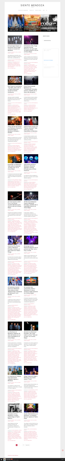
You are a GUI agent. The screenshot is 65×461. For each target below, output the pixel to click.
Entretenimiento (18, 59)
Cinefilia (32, 10)
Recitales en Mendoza (32, 228)
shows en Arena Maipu (17, 360)
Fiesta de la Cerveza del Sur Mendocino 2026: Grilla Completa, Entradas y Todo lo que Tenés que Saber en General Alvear (32, 27)
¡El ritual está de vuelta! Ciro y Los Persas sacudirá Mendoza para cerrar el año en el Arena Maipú (14, 204)
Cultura (13, 59)
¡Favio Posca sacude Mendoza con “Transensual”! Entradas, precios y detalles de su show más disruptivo (30, 89)
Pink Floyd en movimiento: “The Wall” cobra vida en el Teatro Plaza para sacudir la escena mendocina (15, 89)
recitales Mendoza (13, 150)
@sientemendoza (47, 40)
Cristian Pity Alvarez (16, 264)
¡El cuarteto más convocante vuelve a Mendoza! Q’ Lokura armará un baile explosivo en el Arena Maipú (31, 290)
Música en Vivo (29, 185)
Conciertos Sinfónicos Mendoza (30, 433)
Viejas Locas (15, 273)
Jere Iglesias (26, 268)
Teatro (29, 142)
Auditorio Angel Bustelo (16, 308)
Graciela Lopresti (11, 437)
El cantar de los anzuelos (29, 222)
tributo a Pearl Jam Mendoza (29, 272)
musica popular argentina (16, 357)
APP (44, 10)
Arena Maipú (26, 183)
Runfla (31, 358)
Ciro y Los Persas (16, 222)
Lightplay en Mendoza (12, 398)
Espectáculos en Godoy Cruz (29, 436)
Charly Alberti (32, 183)
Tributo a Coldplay (15, 400)
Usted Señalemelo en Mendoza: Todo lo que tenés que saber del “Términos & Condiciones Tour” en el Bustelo (49, 27)
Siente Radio (38, 10)
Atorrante (35, 351)
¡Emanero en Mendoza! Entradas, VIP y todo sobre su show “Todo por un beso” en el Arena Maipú (30, 335)
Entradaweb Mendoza (32, 266)
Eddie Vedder (26, 265)
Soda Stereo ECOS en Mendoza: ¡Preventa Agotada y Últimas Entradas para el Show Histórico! (30, 167)
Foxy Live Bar (26, 267)
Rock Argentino (15, 228)
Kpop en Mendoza (11, 312)
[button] (1, 459)
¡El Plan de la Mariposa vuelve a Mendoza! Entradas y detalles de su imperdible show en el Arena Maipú (31, 204)
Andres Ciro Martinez (16, 221)
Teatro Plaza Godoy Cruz (29, 150)
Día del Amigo (18, 147)
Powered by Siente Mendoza (13, 455)
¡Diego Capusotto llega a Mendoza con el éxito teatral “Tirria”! (30, 378)
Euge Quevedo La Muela (28, 67)
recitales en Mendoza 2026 (13, 359)
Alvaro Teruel (14, 351)
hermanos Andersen (28, 226)
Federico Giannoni (31, 355)
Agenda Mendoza (16, 145)
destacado (26, 66)
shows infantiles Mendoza (13, 315)
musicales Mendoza (17, 314)
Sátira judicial (15, 438)
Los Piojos (16, 226)
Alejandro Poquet (17, 432)
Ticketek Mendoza (13, 230)
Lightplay (16, 397)
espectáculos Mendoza (16, 436)
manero (25, 356)
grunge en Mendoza (33, 267)
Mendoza (9, 60)
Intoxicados (19, 266)
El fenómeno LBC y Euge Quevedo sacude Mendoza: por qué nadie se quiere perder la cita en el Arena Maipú (31, 48)
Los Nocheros (15, 355)
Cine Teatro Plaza (16, 393)
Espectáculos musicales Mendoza (14, 396)
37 (23, 445)
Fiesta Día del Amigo (12, 148)
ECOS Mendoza (31, 184)
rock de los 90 (29, 270)
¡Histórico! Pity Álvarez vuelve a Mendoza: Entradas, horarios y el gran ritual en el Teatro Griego (14, 249)
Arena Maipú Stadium (12, 146)
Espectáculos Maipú (32, 66)
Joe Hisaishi (30, 437)
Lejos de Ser (10, 267)
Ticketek (19, 150)
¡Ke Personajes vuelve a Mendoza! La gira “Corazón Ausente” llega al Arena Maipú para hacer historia (16, 28)
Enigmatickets (15, 265)
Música (13, 60)
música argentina (30, 356)
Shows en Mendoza (11, 271)
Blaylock (30, 264)
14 (13, 431)
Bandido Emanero (27, 352)
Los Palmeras (14, 149)
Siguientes (27, 445)
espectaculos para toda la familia (14, 311)
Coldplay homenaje (11, 394)
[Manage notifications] (63, 450)
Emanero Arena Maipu (28, 353)
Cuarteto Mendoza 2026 (32, 65)
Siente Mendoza (32, 5)
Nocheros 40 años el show (13, 358)
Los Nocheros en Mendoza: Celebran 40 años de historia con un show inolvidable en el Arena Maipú (14, 335)
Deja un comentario (12, 68)
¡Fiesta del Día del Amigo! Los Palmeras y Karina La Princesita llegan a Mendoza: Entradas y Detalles (15, 129)
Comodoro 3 (10, 433)
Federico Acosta (11, 397)
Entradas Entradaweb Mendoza (14, 395)
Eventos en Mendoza (23, 10)
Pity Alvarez (15, 267)
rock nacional (16, 270)
